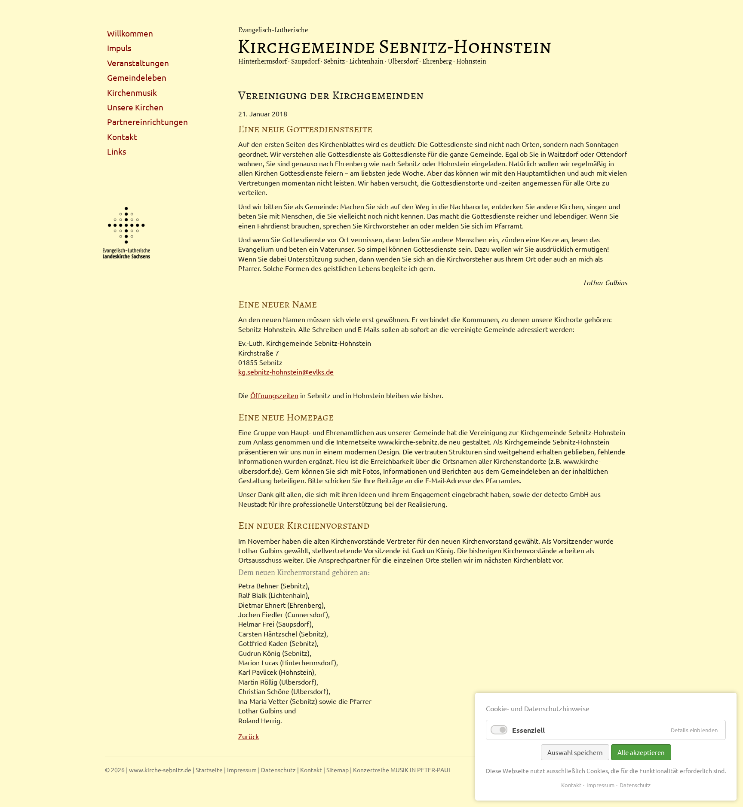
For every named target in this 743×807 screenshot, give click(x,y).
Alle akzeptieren (641, 752)
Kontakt (311, 770)
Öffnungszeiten (274, 395)
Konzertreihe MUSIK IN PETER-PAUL (402, 770)
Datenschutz (278, 770)
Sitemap (337, 770)
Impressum (242, 770)
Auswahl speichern (575, 752)
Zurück (248, 736)
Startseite (209, 770)
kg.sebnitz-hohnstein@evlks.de (286, 371)
